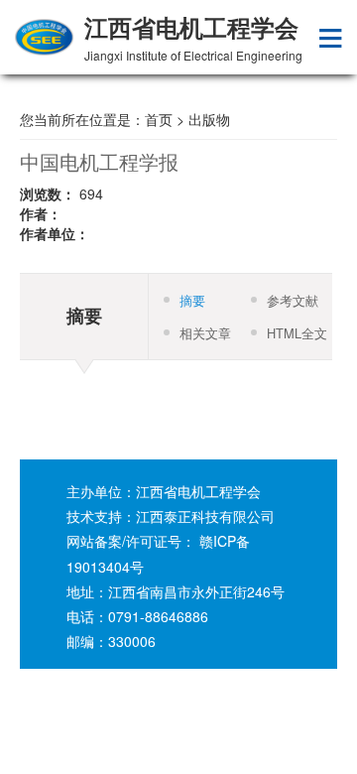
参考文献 (292, 300)
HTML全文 (297, 332)
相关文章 (205, 332)
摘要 (192, 300)
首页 (159, 119)
